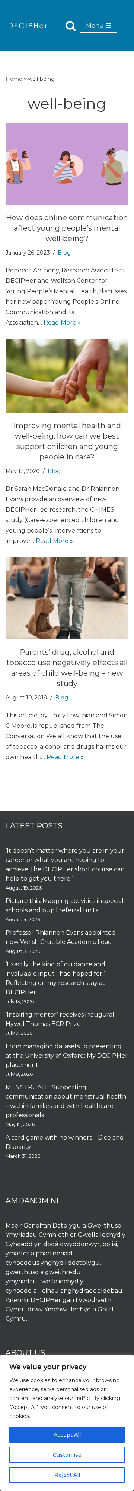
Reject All (67, 1475)
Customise (67, 1454)
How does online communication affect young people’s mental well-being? (67, 228)
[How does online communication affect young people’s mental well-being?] (67, 164)
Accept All (67, 1434)
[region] (67, 1423)
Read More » (62, 322)
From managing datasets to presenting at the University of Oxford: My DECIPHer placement (67, 1055)
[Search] (70, 25)
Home (14, 79)
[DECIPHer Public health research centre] (28, 25)
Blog (64, 252)
